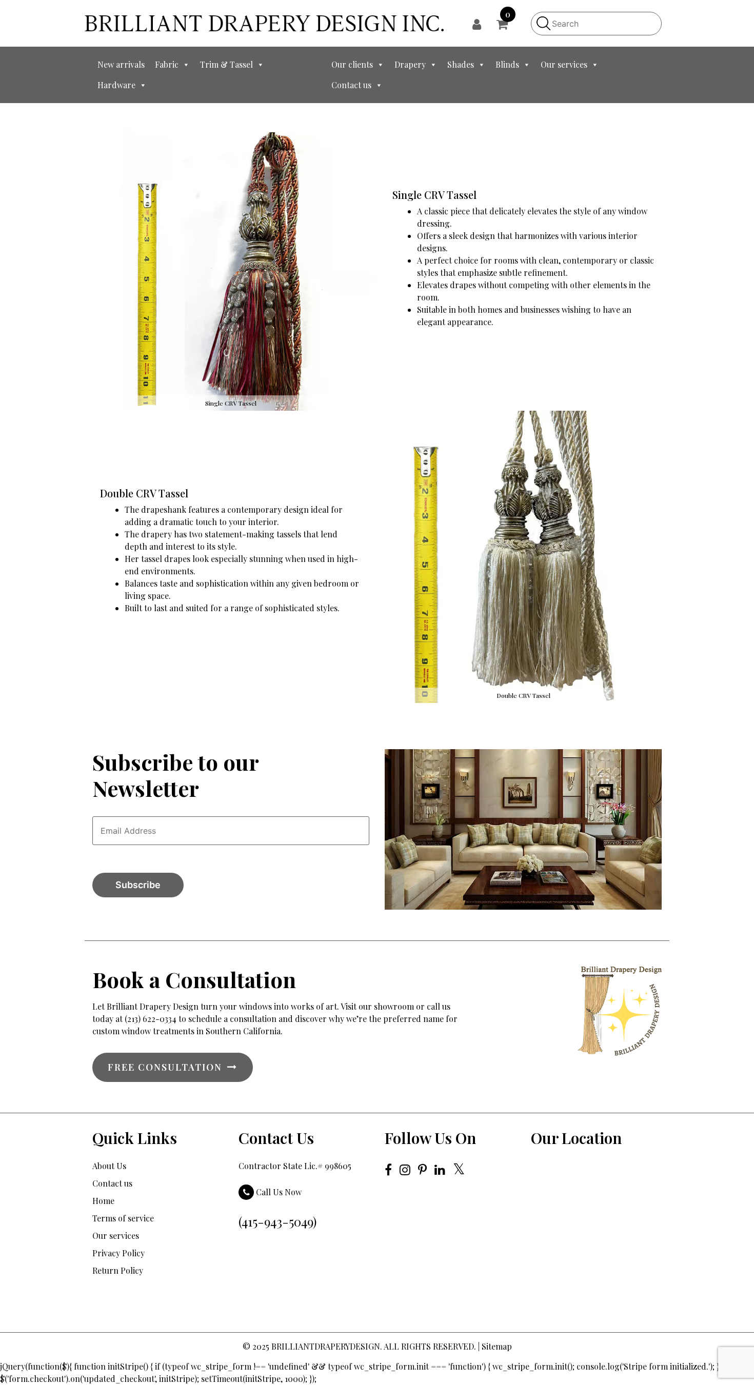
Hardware (116, 84)
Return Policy (117, 1270)
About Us (109, 1165)
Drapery (410, 64)
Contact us (351, 84)
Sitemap (497, 1346)
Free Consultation (165, 1067)
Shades (460, 64)
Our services (564, 64)
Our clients (352, 64)
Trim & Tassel (226, 64)
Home (103, 1200)
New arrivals (121, 64)
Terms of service (123, 1218)
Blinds (507, 64)
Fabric (166, 64)
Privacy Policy (118, 1253)
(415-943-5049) (277, 1221)
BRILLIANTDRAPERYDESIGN (325, 1346)
